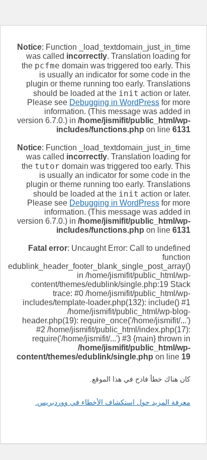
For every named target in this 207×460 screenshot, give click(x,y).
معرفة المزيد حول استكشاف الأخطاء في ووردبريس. (112, 402)
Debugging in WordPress (114, 102)
